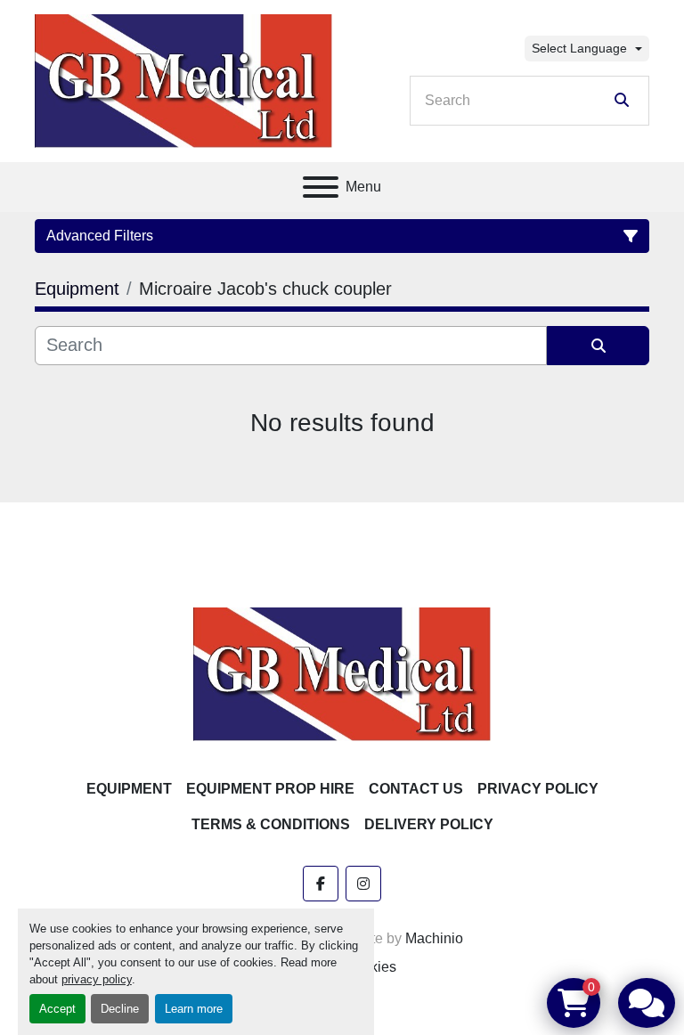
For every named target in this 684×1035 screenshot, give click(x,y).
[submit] (621, 100)
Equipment (129, 788)
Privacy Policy (537, 788)
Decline (120, 1008)
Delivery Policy (428, 824)
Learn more (194, 1008)
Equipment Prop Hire (270, 788)
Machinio (434, 938)
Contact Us (416, 788)
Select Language (579, 48)
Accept (57, 1008)
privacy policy (96, 979)
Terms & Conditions (270, 824)
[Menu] (320, 187)
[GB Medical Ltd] (342, 672)
